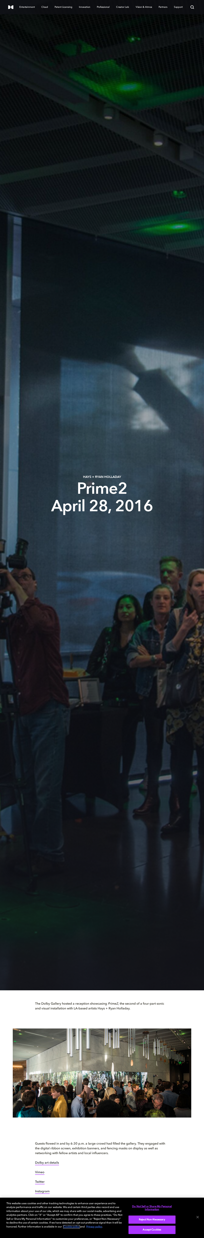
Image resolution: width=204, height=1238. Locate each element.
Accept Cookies (152, 1229)
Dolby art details (47, 1162)
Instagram (42, 1191)
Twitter (40, 1182)
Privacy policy (94, 1226)
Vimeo (39, 1172)
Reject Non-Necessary (152, 1219)
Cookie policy (71, 1226)
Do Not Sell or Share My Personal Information (152, 1208)
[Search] (192, 7)
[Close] (197, 1217)
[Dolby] (11, 7)
